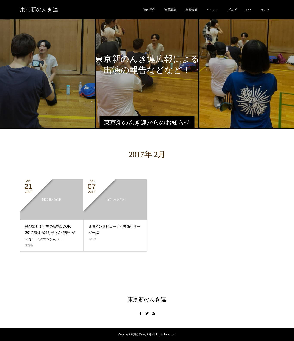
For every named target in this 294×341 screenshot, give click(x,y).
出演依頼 (191, 10)
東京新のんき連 (39, 9)
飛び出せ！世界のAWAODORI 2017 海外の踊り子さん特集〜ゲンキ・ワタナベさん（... (50, 232)
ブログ (232, 10)
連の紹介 (149, 10)
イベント (212, 10)
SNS (248, 10)
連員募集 (170, 10)
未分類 (29, 245)
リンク (264, 10)
